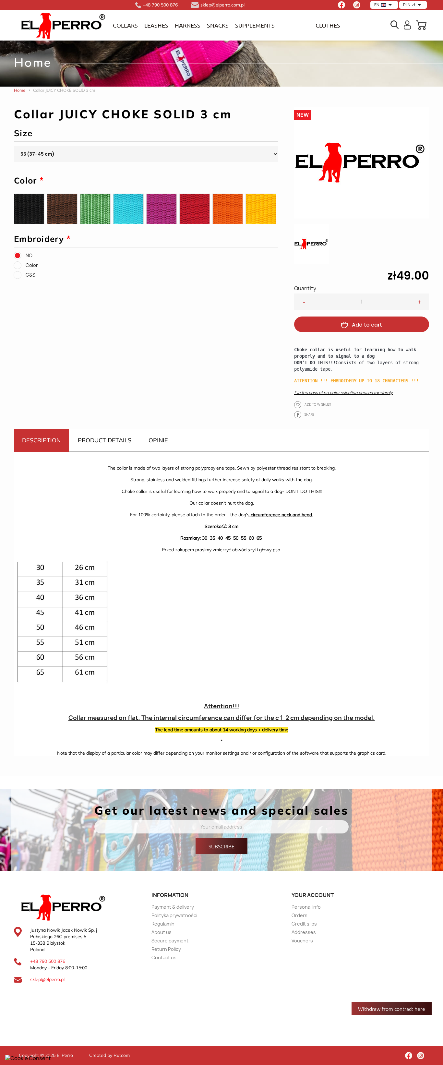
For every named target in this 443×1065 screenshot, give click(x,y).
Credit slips (304, 924)
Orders (299, 915)
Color (29, 180)
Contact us (163, 957)
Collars (125, 25)
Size (23, 133)
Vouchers (302, 941)
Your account (313, 895)
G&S (30, 275)
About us (161, 932)
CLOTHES (328, 25)
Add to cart (367, 325)
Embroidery (42, 239)
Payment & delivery (172, 907)
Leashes (156, 25)
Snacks (218, 25)
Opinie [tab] (158, 440)
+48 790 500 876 (47, 961)
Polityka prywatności (174, 915)
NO (29, 255)
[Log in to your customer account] (407, 24)
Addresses (304, 932)
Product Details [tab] (104, 440)
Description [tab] (41, 440)
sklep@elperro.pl (47, 979)
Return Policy (166, 949)
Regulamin (162, 924)
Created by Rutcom (109, 1055)
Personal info (306, 907)
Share (297, 415)
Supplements (255, 25)
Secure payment (169, 941)
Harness (187, 25)
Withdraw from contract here (391, 1008)
